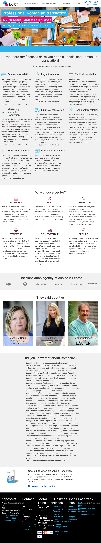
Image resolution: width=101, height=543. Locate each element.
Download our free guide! (42, 486)
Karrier (56, 519)
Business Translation (50, 3)
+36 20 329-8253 (10, 515)
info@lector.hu (92, 5)
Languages (66, 3)
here (63, 461)
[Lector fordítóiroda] (10, 3)
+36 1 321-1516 (90, 2)
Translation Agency (30, 3)
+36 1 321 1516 (30, 524)
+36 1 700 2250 (9, 518)
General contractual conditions (72, 509)
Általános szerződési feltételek (58, 509)
